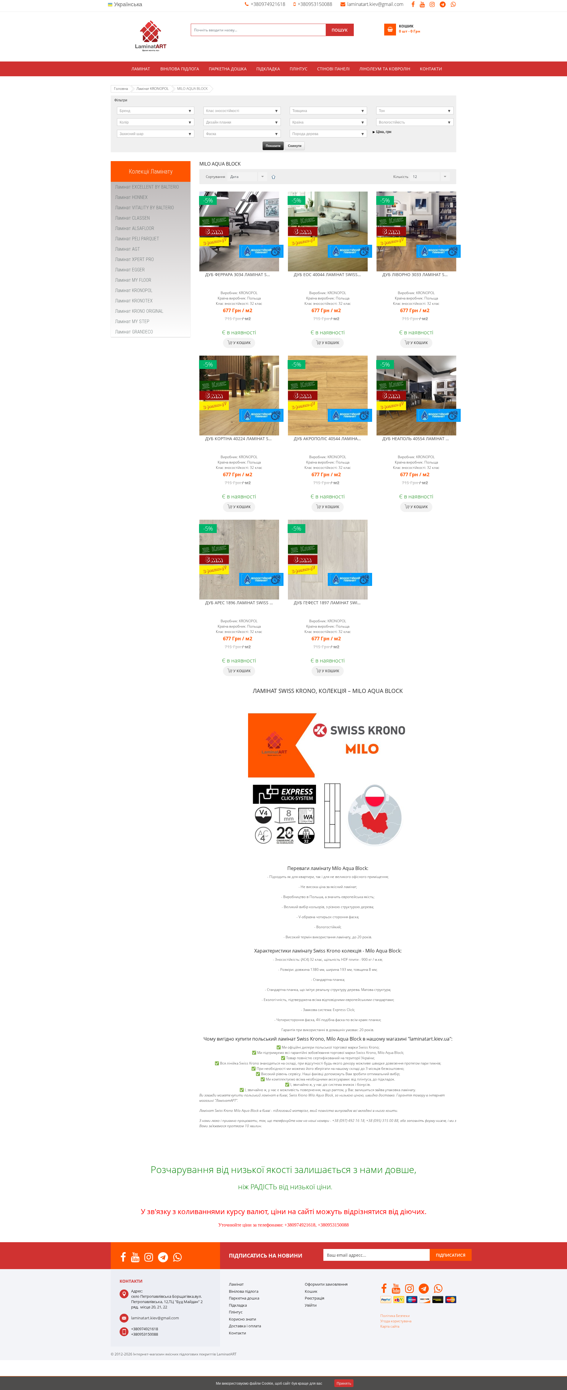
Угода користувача (395, 1320)
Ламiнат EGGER (130, 270)
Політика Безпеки (395, 1315)
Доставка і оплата (245, 1326)
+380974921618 (268, 4)
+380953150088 (315, 4)
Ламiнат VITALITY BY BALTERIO (144, 207)
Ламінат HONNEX (131, 197)
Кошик (311, 1291)
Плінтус (298, 69)
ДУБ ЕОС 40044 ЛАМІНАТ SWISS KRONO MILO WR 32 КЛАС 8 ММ (358, 274)
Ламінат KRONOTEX (134, 301)
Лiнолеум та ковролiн (384, 69)
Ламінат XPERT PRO (134, 259)
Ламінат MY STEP (132, 321)
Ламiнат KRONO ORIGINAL (139, 311)
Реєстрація (314, 1298)
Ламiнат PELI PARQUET (137, 239)
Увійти (311, 1305)
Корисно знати (242, 1319)
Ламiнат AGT (127, 249)
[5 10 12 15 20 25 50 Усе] (429, 176)
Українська (127, 4)
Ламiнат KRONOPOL (133, 290)
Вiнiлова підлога (179, 69)
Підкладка (268, 69)
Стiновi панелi (333, 69)
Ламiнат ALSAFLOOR (134, 228)
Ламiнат (140, 69)
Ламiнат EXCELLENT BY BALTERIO (147, 187)
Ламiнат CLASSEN (132, 218)
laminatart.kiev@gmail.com (375, 4)
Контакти (431, 69)
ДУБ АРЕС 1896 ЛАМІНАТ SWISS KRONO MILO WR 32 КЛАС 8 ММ (269, 602)
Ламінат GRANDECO (134, 332)
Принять (344, 1383)
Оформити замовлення (326, 1284)
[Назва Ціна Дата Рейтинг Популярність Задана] (246, 176)
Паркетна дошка (228, 69)
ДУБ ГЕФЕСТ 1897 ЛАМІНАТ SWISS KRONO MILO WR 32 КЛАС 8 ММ (361, 602)
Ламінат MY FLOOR (133, 280)
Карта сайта (389, 1326)
